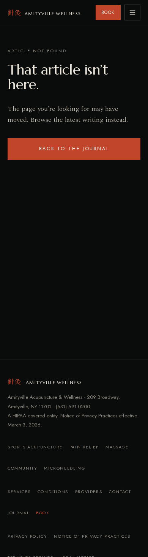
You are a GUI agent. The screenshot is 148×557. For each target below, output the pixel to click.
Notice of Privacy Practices (92, 536)
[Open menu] (132, 12)
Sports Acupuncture (35, 447)
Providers (88, 492)
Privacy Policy (27, 536)
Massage (116, 447)
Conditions (53, 492)
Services (19, 492)
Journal (18, 513)
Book (42, 513)
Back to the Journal (74, 148)
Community (22, 468)
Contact (120, 492)
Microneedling (64, 468)
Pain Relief (84, 447)
